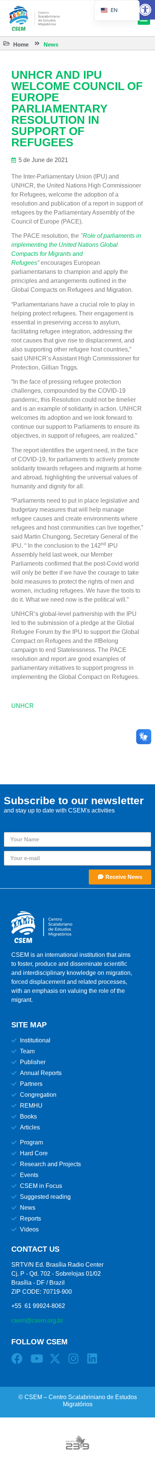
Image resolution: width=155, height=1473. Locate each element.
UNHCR (22, 706)
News (51, 44)
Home (21, 44)
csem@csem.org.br (37, 1320)
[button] (145, 10)
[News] (37, 43)
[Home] (6, 43)
